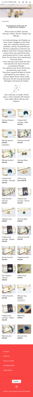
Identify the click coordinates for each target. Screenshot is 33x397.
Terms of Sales (8, 361)
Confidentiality (8, 365)
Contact (6, 351)
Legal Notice (8, 370)
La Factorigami (9, 2)
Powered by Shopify (24, 391)
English (16, 381)
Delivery (6, 356)
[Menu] (30, 2)
